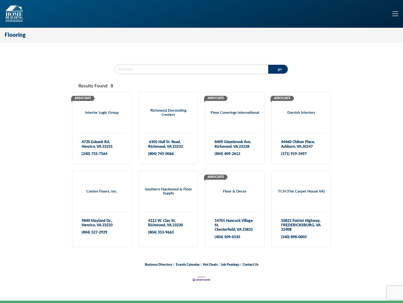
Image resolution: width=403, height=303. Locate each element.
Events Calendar (188, 264)
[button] (74, 86)
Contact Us (250, 264)
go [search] (280, 69)
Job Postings (230, 264)
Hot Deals (210, 264)
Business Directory (159, 264)
